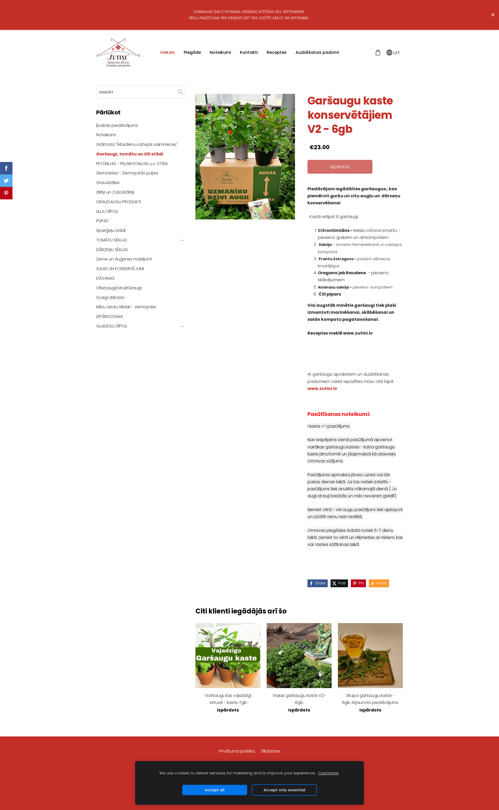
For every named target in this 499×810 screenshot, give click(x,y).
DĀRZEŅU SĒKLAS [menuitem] (112, 250)
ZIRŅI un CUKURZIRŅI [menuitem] (115, 192)
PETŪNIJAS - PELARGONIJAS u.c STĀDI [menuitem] (132, 164)
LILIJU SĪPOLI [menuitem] (107, 211)
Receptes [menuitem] (277, 52)
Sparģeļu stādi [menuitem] (111, 230)
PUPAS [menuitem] (102, 221)
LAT (396, 53)
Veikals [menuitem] (167, 52)
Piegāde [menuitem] (192, 52)
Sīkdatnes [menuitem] (270, 751)
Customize (328, 773)
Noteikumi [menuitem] (220, 52)
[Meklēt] (180, 92)
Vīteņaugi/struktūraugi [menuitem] (118, 288)
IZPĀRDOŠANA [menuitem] (109, 316)
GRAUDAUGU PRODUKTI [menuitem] (118, 202)
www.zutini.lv (322, 388)
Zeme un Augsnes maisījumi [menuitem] (124, 259)
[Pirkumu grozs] (378, 52)
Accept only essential (284, 790)
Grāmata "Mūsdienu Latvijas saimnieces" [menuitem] (137, 144)
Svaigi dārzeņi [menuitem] (110, 298)
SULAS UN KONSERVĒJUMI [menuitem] (120, 269)
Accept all (215, 790)
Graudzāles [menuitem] (108, 183)
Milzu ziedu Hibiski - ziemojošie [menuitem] (126, 307)
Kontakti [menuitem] (249, 52)
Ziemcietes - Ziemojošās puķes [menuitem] (127, 173)
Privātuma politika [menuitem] (237, 751)
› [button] (182, 240)
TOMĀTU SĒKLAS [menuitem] (111, 240)
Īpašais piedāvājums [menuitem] (117, 125)
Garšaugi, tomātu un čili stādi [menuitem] (129, 154)
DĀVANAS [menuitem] (105, 278)
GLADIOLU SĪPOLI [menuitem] (111, 326)
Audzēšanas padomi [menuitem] (317, 52)
